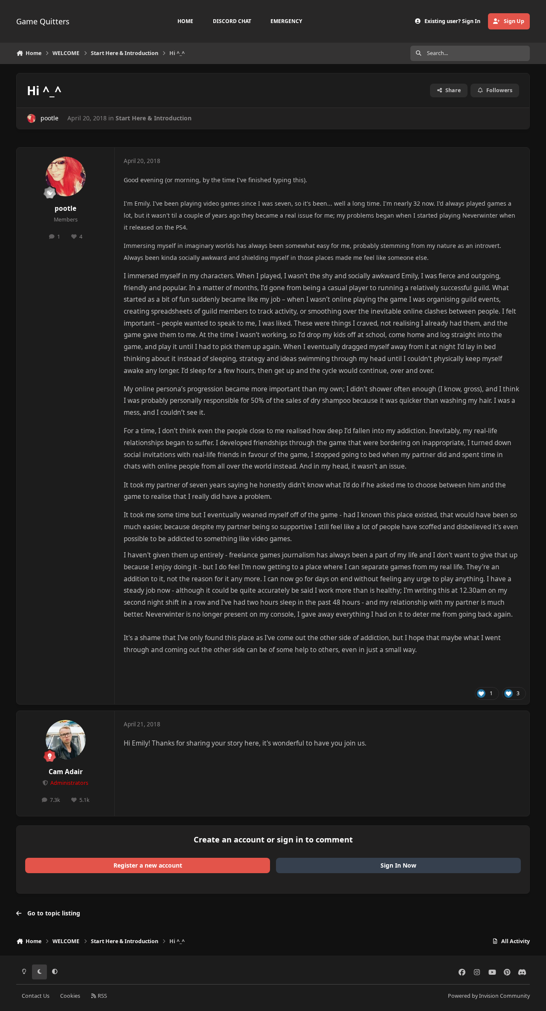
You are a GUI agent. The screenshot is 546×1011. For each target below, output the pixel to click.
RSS (101, 995)
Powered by (489, 995)
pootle (49, 118)
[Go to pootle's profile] (31, 118)
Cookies (70, 995)
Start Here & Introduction (154, 118)
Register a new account (147, 865)
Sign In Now (398, 865)
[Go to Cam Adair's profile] (66, 740)
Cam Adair (66, 771)
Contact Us (35, 995)
